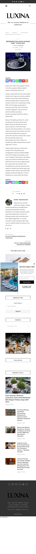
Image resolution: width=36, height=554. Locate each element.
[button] (26, 267)
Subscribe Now (27, 282)
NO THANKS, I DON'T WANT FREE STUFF (26, 287)
